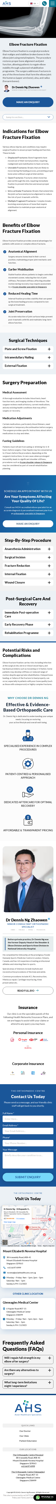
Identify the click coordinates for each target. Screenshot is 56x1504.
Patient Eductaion (28, 1441)
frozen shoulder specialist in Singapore (30, 287)
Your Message (10, 1149)
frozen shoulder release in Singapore (36, 462)
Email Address (10, 1125)
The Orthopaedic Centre (28, 1091)
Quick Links (28, 1425)
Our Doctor (25, 1431)
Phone (6, 1137)
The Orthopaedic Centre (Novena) (28, 1455)
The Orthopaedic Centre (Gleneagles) (28, 1472)
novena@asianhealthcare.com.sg (21, 1272)
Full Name (8, 1113)
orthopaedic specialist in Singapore (29, 513)
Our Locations (28, 1449)
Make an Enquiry (28, 102)
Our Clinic (24, 1436)
